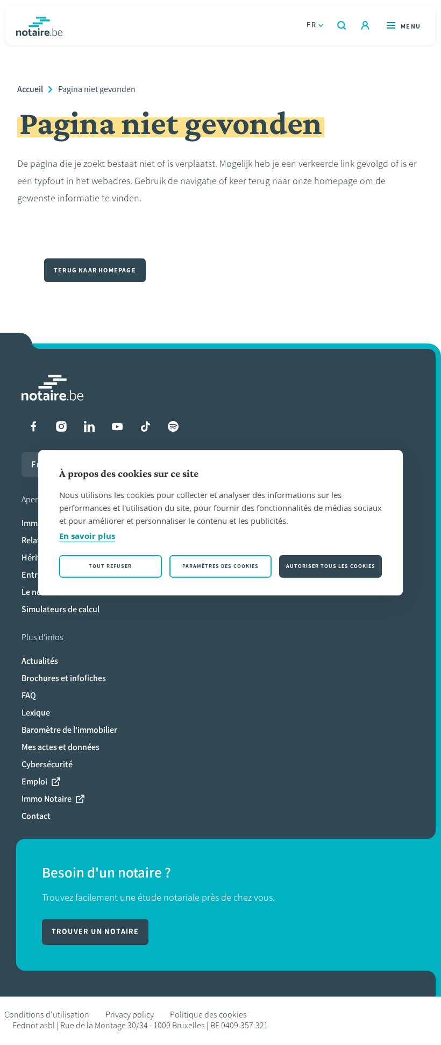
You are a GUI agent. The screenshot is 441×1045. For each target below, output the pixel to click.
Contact (36, 816)
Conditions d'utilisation (46, 1014)
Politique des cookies (208, 1014)
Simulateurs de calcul (60, 609)
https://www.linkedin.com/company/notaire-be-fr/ (89, 426)
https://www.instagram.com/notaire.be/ (61, 426)
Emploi (34, 781)
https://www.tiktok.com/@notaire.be (145, 426)
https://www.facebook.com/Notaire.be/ (33, 426)
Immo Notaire (47, 799)
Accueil (30, 89)
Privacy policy (129, 1014)
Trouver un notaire (95, 931)
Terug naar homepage (95, 270)
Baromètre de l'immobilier (69, 730)
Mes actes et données (60, 747)
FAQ (29, 695)
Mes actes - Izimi (365, 25)
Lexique (36, 712)
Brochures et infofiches (64, 678)
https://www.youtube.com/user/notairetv (117, 426)
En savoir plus (87, 535)
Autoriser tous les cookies (330, 566)
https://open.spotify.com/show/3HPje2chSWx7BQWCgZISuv (173, 426)
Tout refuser (110, 566)
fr (311, 25)
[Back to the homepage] (39, 25)
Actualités (40, 661)
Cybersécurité (47, 764)
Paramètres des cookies (220, 566)
